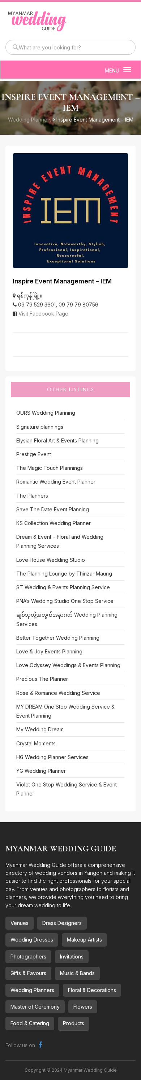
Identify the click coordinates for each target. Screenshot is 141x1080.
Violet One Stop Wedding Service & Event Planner (66, 789)
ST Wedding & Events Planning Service (63, 587)
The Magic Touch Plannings (49, 468)
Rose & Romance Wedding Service (58, 693)
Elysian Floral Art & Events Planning (57, 440)
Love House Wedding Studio (50, 560)
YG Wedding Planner (41, 771)
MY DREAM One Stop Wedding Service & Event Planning (65, 711)
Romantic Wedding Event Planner (55, 482)
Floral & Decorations (92, 990)
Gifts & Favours (28, 973)
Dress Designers (62, 923)
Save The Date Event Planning (52, 509)
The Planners (32, 496)
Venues (19, 923)
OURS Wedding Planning (45, 413)
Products (73, 1023)
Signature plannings (39, 427)
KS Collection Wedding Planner (53, 523)
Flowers (82, 1007)
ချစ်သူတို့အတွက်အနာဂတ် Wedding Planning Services (67, 619)
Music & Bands (77, 973)
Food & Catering (29, 1023)
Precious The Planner (42, 679)
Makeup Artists (84, 939)
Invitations (72, 956)
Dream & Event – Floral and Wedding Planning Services (59, 541)
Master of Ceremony (35, 1007)
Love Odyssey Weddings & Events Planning (68, 665)
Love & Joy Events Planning (49, 651)
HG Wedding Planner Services (52, 757)
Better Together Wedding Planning (57, 638)
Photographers (28, 956)
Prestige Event (33, 454)
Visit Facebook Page (43, 313)
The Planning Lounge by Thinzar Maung (64, 573)
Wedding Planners (32, 990)
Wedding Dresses (31, 939)
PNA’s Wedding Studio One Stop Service (65, 601)
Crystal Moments (36, 743)
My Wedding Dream (40, 729)
